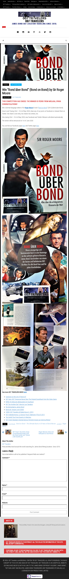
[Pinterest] (34, 32)
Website (5, 503)
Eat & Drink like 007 (47, 4)
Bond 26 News (31, 7)
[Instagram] (23, 32)
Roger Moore (29, 108)
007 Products (6, 7)
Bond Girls (27, 1)
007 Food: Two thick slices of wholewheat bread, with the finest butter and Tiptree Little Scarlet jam (21, 434)
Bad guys (33, 1)
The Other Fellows (16, 7)
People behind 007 (43, 1)
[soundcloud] (40, 32)
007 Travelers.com (14, 560)
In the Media (61, 7)
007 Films (19, 1)
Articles (25, 7)
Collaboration (40, 7)
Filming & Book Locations (18, 4)
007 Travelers (34, 21)
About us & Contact (51, 7)
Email (4, 494)
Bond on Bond (42, 108)
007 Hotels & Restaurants (33, 4)
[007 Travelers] (3, 40)
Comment (6, 458)
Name (4, 485)
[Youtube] (50, 32)
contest (59, 424)
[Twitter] (45, 32)
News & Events (57, 4)
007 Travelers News (16, 84)
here (23, 126)
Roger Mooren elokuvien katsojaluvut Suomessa (46, 432)
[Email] (29, 32)
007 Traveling (6, 4)
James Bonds (11, 1)
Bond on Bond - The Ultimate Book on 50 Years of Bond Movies (36, 424)
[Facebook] (18, 32)
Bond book (11, 424)
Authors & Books (54, 1)
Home (4, 1)
